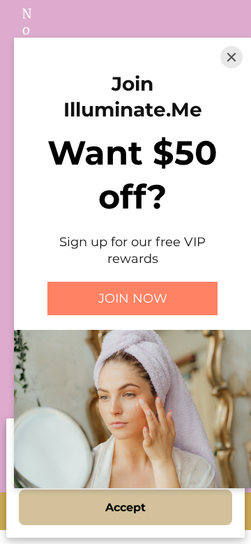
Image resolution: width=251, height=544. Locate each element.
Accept (125, 507)
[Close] (231, 57)
